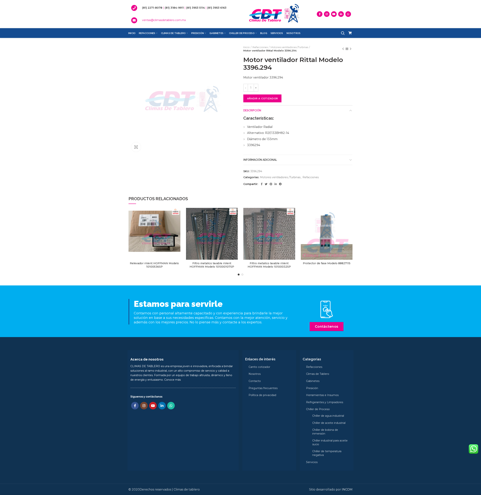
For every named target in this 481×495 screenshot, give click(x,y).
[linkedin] (341, 14)
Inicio (246, 47)
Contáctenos (326, 326)
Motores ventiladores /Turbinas (289, 47)
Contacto (255, 381)
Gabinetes (312, 381)
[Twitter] (266, 184)
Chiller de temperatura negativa (326, 453)
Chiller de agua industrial (328, 415)
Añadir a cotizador (262, 98)
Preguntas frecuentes (263, 388)
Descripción (252, 110)
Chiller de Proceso (318, 409)
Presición (312, 388)
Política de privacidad (262, 395)
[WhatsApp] (348, 14)
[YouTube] (334, 14)
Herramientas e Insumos (322, 395)
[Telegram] (280, 184)
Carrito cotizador (259, 367)
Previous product (343, 49)
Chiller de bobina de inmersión (325, 431)
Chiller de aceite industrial (329, 423)
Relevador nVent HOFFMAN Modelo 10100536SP (154, 265)
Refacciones (260, 47)
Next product (350, 49)
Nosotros (255, 374)
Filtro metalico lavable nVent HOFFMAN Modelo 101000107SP (212, 265)
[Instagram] (327, 14)
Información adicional (260, 159)
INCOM (347, 489)
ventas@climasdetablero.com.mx (164, 20)
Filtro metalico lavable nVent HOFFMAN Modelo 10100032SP (269, 265)
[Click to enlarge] (136, 147)
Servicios (312, 462)
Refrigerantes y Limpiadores (324, 402)
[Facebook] (319, 14)
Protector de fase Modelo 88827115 (326, 263)
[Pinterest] (270, 184)
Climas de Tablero (317, 374)
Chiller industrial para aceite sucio (330, 442)
